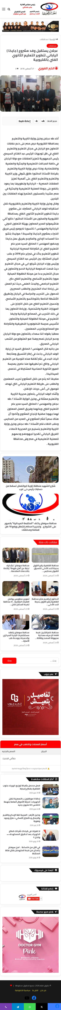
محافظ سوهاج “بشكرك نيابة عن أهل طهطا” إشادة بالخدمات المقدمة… (16, 568)
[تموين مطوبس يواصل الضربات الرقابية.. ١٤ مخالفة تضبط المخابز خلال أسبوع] (15, 588)
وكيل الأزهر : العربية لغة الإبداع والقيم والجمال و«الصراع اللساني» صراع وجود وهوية (21, 818)
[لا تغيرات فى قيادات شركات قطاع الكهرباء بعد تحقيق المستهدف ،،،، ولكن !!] (50, 835)
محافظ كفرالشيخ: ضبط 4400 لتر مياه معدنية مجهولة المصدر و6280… (47, 635)
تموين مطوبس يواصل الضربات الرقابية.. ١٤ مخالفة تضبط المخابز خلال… (16, 601)
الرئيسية (52, 39)
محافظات (44, 39)
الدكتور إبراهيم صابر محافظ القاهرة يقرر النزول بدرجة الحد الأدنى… (45, 601)
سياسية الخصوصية (22, 990)
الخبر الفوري (46, 68)
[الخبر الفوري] (36, 9)
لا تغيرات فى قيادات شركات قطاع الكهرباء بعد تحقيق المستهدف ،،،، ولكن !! (23, 834)
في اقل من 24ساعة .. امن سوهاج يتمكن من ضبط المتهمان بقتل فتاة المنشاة (22, 850)
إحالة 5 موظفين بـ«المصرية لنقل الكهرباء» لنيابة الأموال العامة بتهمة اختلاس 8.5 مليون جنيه (22, 802)
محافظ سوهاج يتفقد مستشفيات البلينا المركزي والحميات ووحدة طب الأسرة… (16, 637)
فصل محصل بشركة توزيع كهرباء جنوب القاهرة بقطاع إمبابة (21, 787)
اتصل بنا (35, 990)
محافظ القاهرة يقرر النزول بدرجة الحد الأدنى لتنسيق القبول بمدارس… (46, 568)
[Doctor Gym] (30, 26)
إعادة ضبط (24, 121)
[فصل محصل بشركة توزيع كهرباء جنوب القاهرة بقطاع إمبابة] (50, 789)
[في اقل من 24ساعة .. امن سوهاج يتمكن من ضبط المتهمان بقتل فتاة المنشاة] (50, 851)
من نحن (43, 990)
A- (36, 121)
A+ (42, 121)
